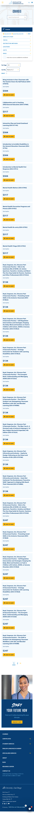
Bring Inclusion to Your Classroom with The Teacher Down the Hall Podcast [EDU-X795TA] (17, 82)
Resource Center (8, 766)
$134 (5, 282)
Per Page (3, 65)
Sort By (3, 69)
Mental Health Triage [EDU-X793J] (14, 246)
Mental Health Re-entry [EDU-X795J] (15, 227)
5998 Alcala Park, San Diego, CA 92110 (12, 774)
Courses (5, 734)
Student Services (8, 744)
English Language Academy (11, 748)
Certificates (6, 739)
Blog (4, 762)
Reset (29, 33)
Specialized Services (9, 753)
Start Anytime (6, 86)
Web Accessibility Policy (7, 794)
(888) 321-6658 (16, 775)
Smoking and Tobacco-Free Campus (10, 796)
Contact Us (6, 771)
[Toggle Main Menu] (2, 2)
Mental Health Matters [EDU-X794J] (15, 188)
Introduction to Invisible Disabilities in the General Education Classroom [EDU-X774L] (16, 146)
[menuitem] (17, 734)
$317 (5, 111)
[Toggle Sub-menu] (30, 738)
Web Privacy (5, 792)
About (4, 758)
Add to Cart (10, 95)
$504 (5, 91)
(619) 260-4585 (6, 775)
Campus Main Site (6, 799)
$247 (5, 520)
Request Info (17, 722)
